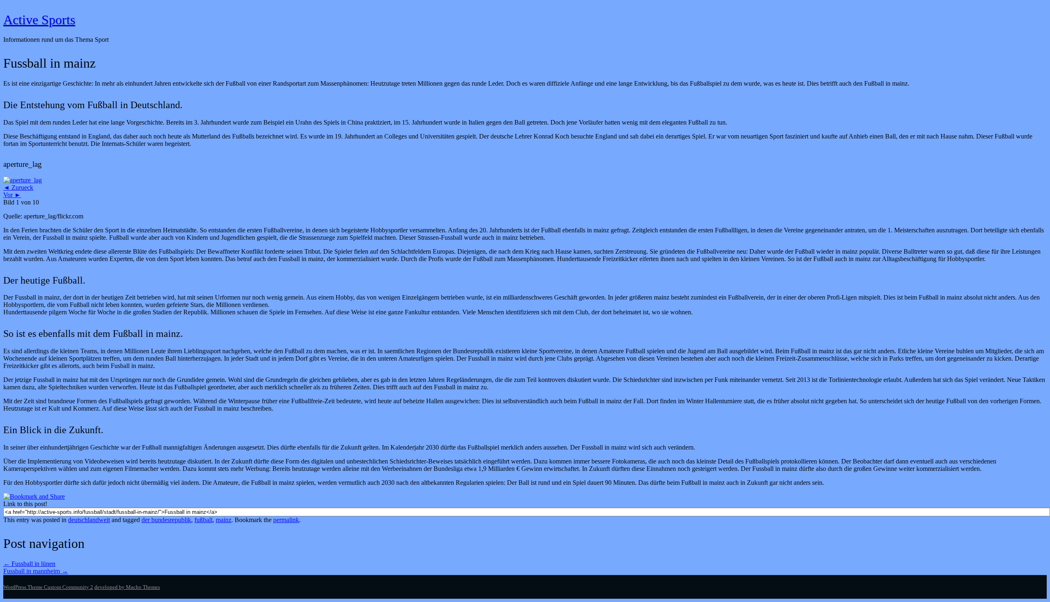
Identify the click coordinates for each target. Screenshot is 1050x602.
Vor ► (12, 194)
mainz (223, 519)
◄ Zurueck (18, 187)
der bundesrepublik (166, 519)
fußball (203, 519)
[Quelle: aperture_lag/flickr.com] (22, 180)
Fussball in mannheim (35, 571)
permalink (286, 519)
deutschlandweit (89, 519)
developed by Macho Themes (127, 587)
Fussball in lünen (29, 563)
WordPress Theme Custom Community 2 (48, 587)
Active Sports (39, 19)
